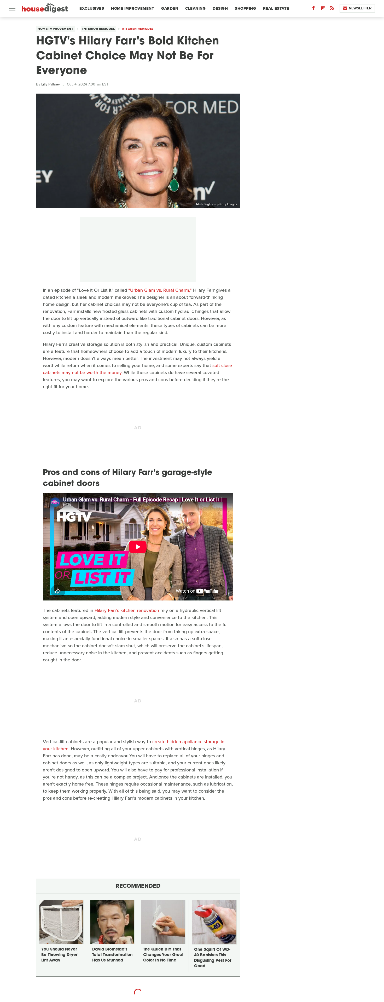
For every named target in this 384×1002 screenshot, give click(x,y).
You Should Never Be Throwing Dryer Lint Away (59, 955)
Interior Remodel (98, 28)
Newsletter (360, 8)
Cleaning (195, 8)
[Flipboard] (323, 9)
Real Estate (276, 8)
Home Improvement (132, 8)
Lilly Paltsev (50, 84)
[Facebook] (313, 9)
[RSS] (332, 9)
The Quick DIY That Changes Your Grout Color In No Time (163, 955)
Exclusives (91, 8)
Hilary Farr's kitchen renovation (127, 610)
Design (220, 8)
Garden (169, 8)
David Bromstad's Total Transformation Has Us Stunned (112, 955)
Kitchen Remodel (138, 28)
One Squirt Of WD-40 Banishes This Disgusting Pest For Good (212, 958)
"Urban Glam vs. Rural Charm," (160, 290)
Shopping (245, 8)
